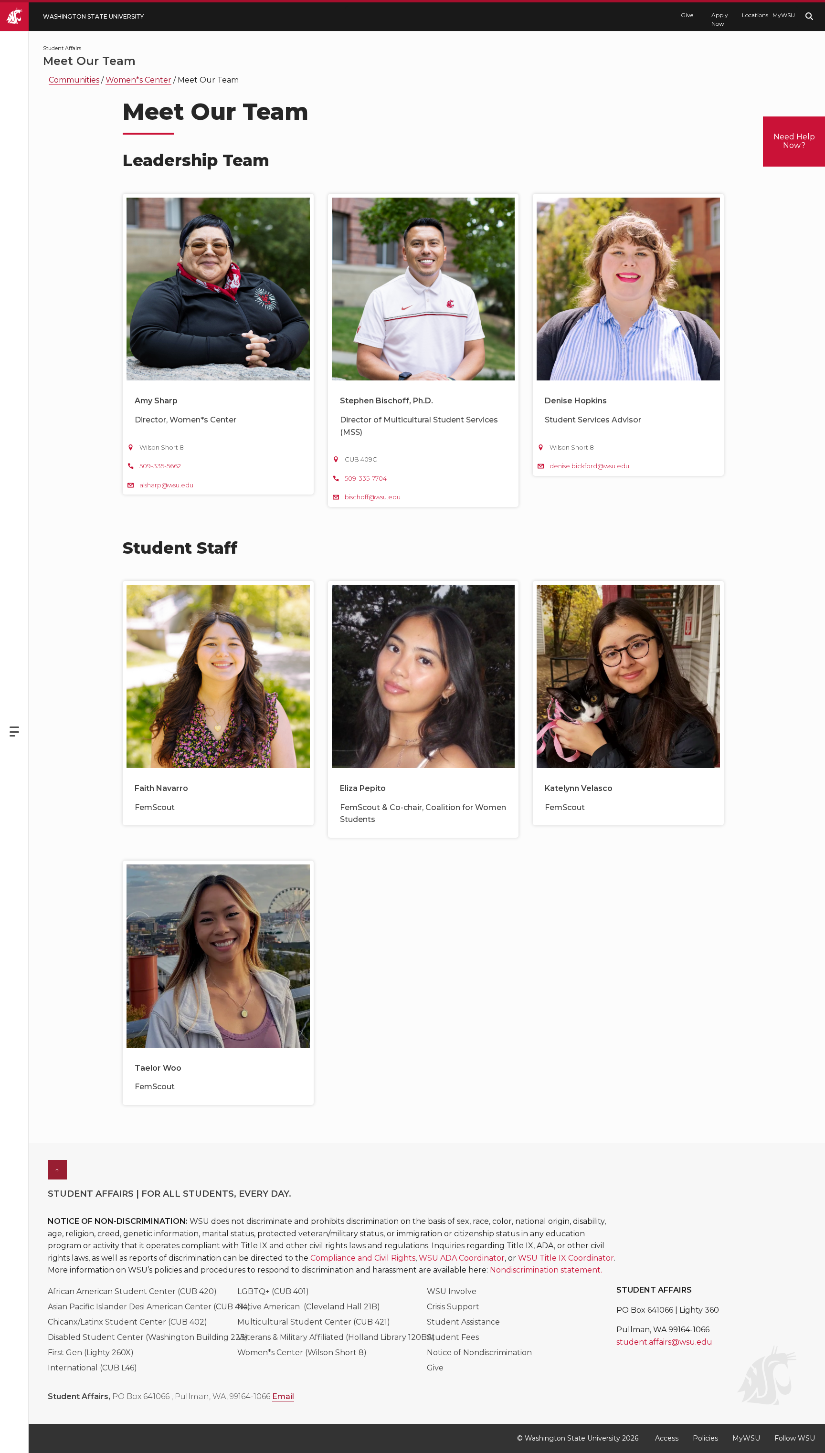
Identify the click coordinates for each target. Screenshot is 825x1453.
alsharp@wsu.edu (166, 485)
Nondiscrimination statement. (546, 1269)
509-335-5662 (160, 466)
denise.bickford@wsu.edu (589, 466)
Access (666, 1438)
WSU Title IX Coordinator (566, 1258)
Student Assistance (463, 1322)
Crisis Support (453, 1306)
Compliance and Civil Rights (362, 1258)
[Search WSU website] (809, 16)
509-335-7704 (366, 478)
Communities (74, 79)
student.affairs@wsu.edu (664, 1342)
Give (687, 15)
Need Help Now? (794, 141)
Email (283, 1396)
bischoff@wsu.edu (373, 497)
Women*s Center (138, 79)
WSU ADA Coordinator (462, 1258)
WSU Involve (451, 1291)
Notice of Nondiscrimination (479, 1352)
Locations (752, 15)
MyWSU (782, 15)
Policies (705, 1438)
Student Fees (453, 1337)
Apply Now (719, 19)
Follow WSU (794, 1438)
